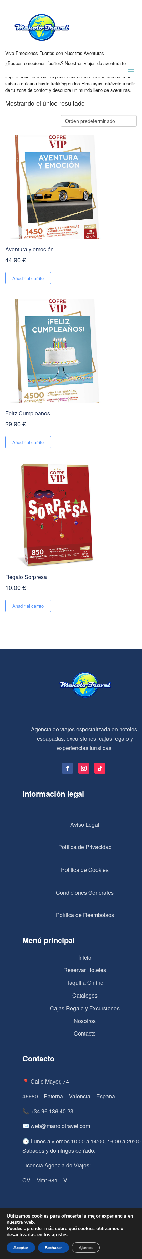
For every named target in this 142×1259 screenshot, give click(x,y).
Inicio (84, 957)
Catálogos (85, 995)
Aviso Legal (84, 824)
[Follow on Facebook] (67, 768)
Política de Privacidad (85, 847)
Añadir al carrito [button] (28, 278)
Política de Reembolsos (85, 915)
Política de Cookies (85, 870)
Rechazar (53, 1247)
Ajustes (86, 1247)
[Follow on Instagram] (83, 768)
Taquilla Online (85, 983)
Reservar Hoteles (84, 970)
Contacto (85, 1033)
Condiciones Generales (85, 892)
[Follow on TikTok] (99, 768)
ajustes (60, 1235)
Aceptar (20, 1247)
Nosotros (85, 1021)
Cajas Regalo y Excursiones (85, 1008)
